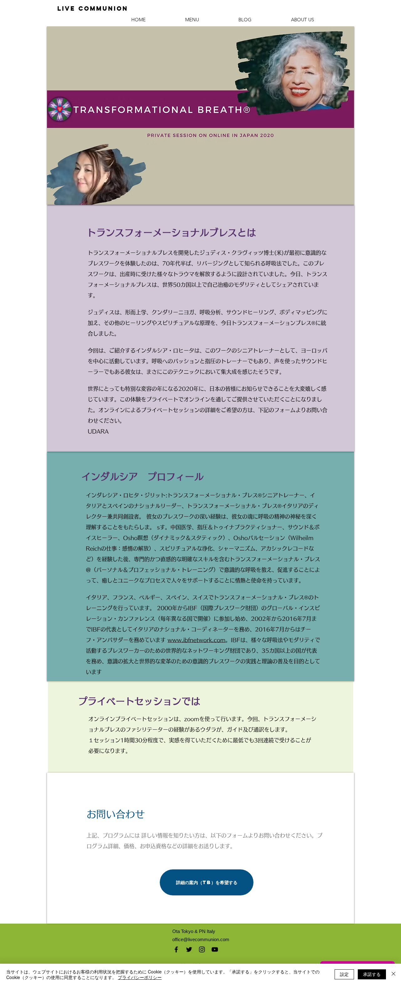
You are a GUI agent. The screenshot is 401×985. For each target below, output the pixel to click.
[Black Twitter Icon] (189, 949)
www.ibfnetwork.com (197, 640)
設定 (344, 974)
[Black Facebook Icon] (176, 949)
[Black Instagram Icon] (202, 949)
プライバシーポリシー (140, 977)
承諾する (372, 974)
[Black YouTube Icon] (215, 949)
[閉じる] (393, 974)
